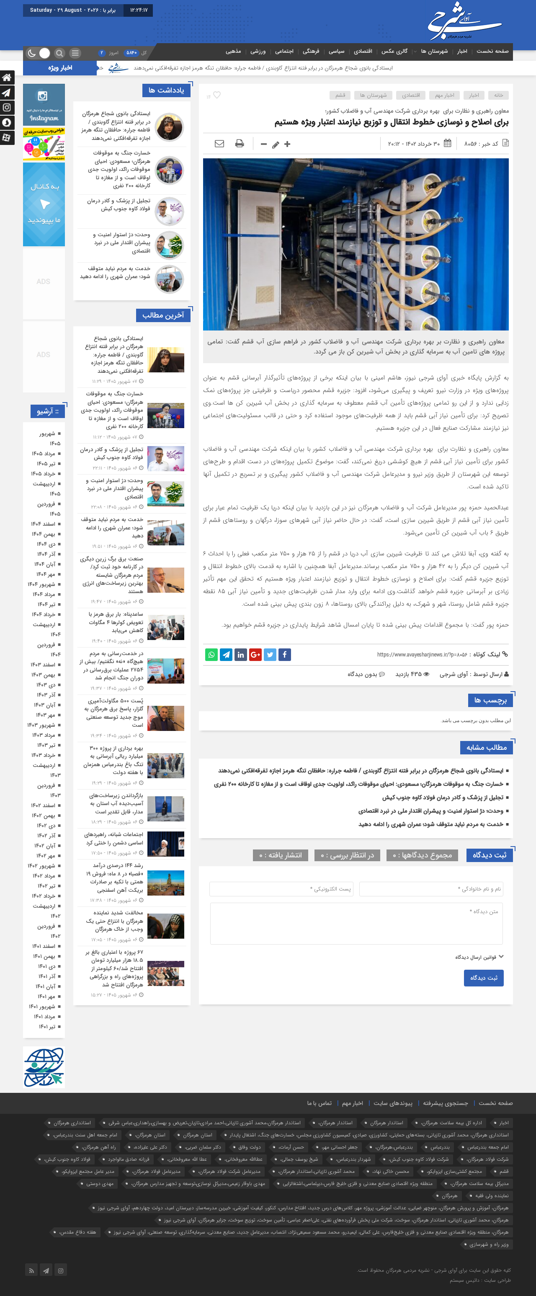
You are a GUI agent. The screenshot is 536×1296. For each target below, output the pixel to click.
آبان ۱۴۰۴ (44, 564)
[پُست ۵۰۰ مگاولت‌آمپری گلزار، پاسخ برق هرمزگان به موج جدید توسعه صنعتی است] (131, 718)
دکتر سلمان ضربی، (203, 1147)
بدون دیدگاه (362, 674)
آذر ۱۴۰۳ (46, 695)
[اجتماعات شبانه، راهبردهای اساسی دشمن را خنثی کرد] (131, 844)
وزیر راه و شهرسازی (489, 1244)
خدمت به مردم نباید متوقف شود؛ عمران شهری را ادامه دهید (430, 824)
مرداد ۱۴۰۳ (43, 735)
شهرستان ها (434, 51)
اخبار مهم (444, 95)
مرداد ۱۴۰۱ (44, 1016)
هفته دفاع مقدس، (77, 1232)
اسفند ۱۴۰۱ (43, 946)
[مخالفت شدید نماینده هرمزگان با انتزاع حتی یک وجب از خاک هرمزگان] (131, 926)
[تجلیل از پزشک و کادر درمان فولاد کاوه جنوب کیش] (131, 211)
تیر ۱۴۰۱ (47, 1026)
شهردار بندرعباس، (353, 1159)
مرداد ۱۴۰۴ (44, 594)
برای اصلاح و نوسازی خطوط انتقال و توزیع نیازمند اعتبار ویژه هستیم (392, 122)
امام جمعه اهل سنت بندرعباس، (85, 1135)
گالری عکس (394, 51)
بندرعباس (440, 1147)
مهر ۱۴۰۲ (45, 856)
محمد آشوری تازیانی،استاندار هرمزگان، (316, 1171)
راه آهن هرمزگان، (99, 1147)
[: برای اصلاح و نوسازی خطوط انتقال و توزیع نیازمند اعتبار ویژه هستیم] (219, 144)
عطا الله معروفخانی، (187, 1159)
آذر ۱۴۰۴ (46, 554)
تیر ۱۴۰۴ (46, 604)
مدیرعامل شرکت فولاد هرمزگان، (229, 1171)
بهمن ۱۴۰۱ (44, 956)
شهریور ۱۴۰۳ (41, 725)
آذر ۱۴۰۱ (47, 976)
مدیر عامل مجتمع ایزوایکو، (88, 1171)
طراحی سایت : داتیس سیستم (480, 1280)
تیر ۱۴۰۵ (46, 464)
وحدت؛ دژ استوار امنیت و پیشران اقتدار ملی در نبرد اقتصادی (430, 811)
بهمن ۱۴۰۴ (43, 534)
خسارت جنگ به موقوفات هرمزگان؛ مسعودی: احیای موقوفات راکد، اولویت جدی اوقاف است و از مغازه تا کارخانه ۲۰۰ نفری (358, 784)
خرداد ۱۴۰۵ (43, 474)
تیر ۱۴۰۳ (46, 745)
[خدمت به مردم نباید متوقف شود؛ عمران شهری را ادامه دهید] (131, 278)
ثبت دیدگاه (483, 978)
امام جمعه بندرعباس (488, 1147)
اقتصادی (363, 51)
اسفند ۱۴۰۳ (43, 665)
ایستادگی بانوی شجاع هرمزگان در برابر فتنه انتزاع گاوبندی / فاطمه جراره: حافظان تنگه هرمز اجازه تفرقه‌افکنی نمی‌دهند (320, 68)
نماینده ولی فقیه (492, 1196)
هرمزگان (450, 1196)
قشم (340, 95)
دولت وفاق (250, 1147)
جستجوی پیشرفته (445, 1103)
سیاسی (337, 51)
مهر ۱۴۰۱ (46, 996)
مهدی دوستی (99, 1184)
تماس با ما (319, 1103)
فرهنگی (311, 51)
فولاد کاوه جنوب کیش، (67, 1159)
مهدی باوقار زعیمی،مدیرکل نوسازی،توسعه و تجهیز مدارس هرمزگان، (198, 1184)
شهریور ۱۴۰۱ (42, 1006)
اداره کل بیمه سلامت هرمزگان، (451, 1123)
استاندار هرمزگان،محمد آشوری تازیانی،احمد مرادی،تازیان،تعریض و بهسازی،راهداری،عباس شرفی (204, 1123)
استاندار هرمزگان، (335, 1123)
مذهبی (233, 51)
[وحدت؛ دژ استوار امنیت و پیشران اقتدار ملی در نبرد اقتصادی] (131, 245)
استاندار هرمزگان (386, 1123)
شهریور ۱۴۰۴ (41, 584)
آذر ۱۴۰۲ (46, 835)
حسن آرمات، (291, 1147)
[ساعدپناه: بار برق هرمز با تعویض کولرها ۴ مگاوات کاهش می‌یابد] (131, 627)
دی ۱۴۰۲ (46, 825)
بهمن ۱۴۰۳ (43, 675)
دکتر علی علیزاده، (150, 1147)
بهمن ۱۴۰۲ (43, 815)
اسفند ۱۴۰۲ (43, 805)
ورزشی (258, 51)
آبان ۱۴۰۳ (44, 705)
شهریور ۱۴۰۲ (41, 866)
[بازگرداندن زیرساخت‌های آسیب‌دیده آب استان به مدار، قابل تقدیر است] (131, 809)
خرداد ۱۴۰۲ (43, 896)
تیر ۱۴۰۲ (46, 886)
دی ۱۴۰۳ (45, 685)
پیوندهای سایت (393, 1103)
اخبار (462, 51)
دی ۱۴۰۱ (46, 966)
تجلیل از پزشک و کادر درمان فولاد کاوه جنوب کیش (442, 797)
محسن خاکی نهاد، (390, 1171)
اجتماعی (284, 51)
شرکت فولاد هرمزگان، (487, 1159)
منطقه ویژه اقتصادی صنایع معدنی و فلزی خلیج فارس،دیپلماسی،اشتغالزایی (358, 1184)
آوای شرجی (454, 674)
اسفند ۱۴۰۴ (43, 524)
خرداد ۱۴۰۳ (43, 755)
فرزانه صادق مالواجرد (128, 1159)
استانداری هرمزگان (72, 1123)
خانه (498, 95)
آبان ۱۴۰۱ (45, 986)
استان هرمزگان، (150, 1135)
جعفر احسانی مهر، (340, 1147)
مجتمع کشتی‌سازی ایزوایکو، (454, 1171)
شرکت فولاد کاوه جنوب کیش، (419, 1159)
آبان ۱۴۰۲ (44, 846)
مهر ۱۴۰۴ (45, 574)
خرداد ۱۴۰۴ (43, 614)
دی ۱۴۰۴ (46, 544)
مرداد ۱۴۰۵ (43, 453)
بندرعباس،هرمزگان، (394, 1147)
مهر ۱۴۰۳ (45, 715)
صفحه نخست (493, 51)
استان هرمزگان (197, 1135)
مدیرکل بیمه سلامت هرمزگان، (479, 1184)
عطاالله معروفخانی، (243, 1159)
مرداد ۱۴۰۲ (44, 876)
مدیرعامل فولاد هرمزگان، (156, 1171)
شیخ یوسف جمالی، (299, 1159)
